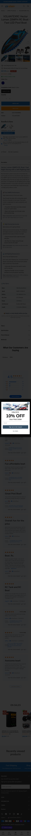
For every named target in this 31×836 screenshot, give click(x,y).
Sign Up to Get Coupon (15, 427)
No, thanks (15, 431)
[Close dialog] (28, 403)
